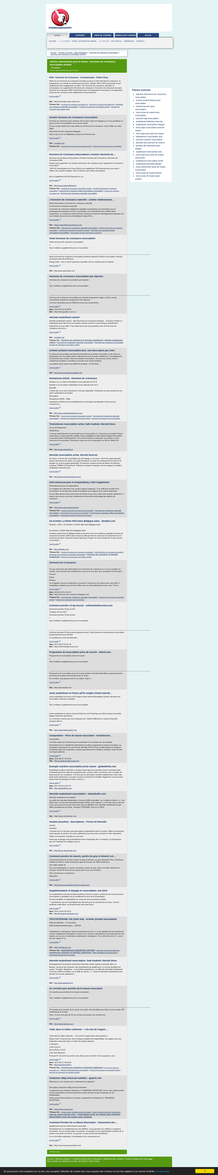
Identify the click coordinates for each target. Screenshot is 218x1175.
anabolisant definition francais (149, 121)
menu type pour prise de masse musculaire (149, 156)
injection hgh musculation (147, 118)
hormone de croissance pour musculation (107, 146)
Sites (74, 41)
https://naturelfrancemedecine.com (68, 225)
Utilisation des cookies (113, 1159)
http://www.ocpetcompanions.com (67, 477)
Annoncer (129, 41)
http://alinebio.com (61, 549)
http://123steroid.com (62, 947)
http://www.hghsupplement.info (66, 508)
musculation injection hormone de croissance (86, 233)
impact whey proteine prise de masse (76, 1112)
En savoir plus (162, 1171)
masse (148, 35)
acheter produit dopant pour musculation (74, 1070)
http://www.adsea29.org (63, 449)
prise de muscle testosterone (107, 950)
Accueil (53, 41)
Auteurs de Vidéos (87, 41)
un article (116, 41)
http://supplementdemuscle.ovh (66, 761)
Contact (140, 41)
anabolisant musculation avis (149, 152)
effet (58, 35)
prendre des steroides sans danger (147, 147)
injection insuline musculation (149, 140)
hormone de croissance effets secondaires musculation (81, 191)
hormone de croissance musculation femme (75, 418)
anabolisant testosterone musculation (62, 955)
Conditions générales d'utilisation (87, 1159)
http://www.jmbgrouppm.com (65, 730)
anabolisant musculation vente (149, 161)
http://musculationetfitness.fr (65, 186)
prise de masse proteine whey (62, 1114)
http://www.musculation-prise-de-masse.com (72, 885)
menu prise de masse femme (149, 173)
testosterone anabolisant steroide (78, 950)
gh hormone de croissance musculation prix (74, 104)
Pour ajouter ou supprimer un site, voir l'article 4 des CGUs (73, 1161)
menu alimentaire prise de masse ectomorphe (150, 168)
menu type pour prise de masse (150, 133)
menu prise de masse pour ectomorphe (147, 113)
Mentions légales (63, 1159)
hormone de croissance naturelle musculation (79, 193)
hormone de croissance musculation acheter (94, 107)
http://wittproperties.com (63, 1024)
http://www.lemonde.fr (62, 1065)
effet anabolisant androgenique (105, 953)
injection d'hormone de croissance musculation (77, 511)
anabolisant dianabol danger (148, 164)
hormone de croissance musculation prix (101, 104)
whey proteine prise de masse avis (106, 1112)
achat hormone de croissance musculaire (74, 513)
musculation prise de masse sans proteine (99, 1114)
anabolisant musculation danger (150, 124)
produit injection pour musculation (145, 107)
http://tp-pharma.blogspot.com (66, 914)
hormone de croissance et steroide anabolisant (82, 340)
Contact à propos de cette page (139, 1159)
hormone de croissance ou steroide (109, 342)
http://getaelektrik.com (63, 788)
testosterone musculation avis (149, 137)
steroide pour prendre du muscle (150, 143)
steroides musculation (80, 36)
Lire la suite (54, 96)
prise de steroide (102, 35)
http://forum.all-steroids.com (65, 851)
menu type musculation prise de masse (149, 129)
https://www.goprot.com (63, 1109)
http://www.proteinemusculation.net (68, 373)
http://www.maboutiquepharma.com (68, 413)
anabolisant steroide (125, 35)
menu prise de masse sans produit (147, 177)
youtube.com (59, 143)
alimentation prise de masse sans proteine (70, 1117)
